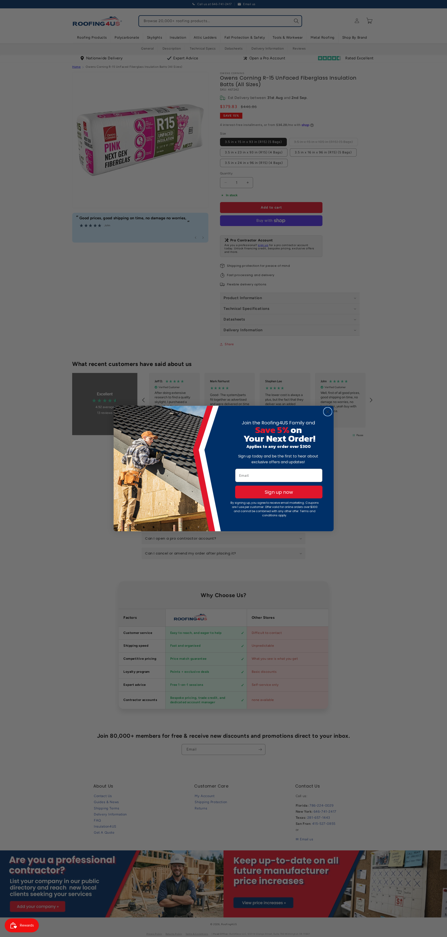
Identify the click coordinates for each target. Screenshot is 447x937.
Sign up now (279, 492)
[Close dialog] (328, 412)
